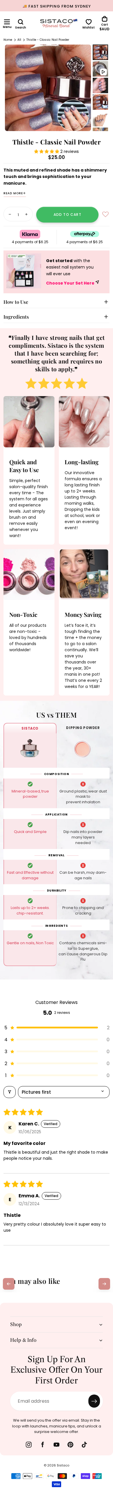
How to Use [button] (15, 302)
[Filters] (9, 1092)
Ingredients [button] (16, 316)
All (19, 40)
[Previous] (8, 1284)
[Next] (104, 1284)
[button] (6, 21)
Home (7, 40)
